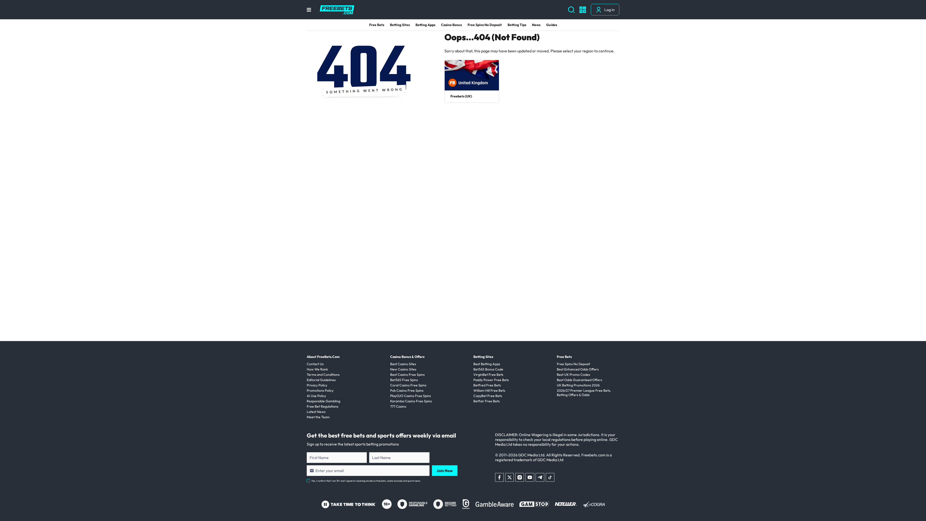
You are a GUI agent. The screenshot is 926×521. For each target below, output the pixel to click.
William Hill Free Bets (489, 390)
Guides (551, 25)
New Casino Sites (403, 369)
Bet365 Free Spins (404, 380)
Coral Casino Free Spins (408, 385)
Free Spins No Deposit (485, 25)
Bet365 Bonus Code (488, 369)
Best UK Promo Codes (573, 374)
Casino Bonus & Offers (407, 357)
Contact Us (315, 364)
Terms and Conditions (323, 374)
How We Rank (317, 369)
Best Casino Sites (403, 364)
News (536, 25)
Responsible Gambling (323, 401)
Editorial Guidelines (321, 380)
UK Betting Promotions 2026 (578, 385)
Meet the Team (318, 417)
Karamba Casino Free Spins (411, 401)
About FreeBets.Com (323, 357)
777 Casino (398, 406)
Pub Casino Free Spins (406, 390)
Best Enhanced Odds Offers (578, 369)
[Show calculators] (582, 10)
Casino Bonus (451, 25)
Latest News (316, 412)
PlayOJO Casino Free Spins (410, 396)
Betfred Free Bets (487, 385)
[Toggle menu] (309, 10)
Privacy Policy (317, 385)
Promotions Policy (320, 390)
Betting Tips (517, 25)
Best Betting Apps (486, 364)
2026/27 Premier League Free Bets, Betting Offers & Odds (584, 392)
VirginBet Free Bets (488, 374)
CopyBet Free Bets (487, 396)
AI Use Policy (316, 396)
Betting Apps (425, 25)
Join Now (444, 470)
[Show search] (571, 10)
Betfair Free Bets (486, 401)
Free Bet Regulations (322, 406)
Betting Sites (400, 25)
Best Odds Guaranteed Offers (579, 380)
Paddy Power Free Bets (491, 380)
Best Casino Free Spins (407, 374)
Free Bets (376, 25)
